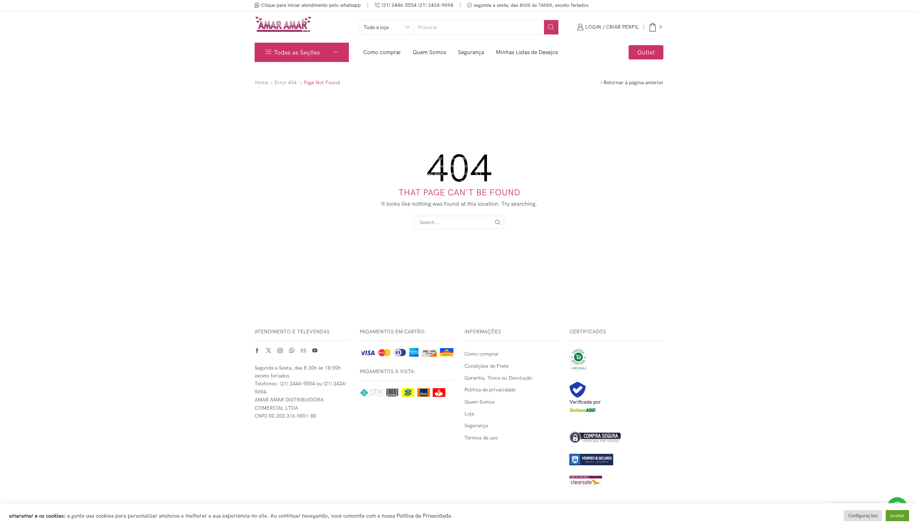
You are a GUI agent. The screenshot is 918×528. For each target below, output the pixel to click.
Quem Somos (429, 52)
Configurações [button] (863, 515)
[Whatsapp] (291, 350)
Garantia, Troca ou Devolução (498, 378)
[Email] (303, 350)
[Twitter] (268, 350)
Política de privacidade (489, 389)
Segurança (471, 52)
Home (261, 82)
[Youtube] (314, 350)
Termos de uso (481, 437)
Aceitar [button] (897, 515)
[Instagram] (280, 350)
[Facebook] (257, 350)
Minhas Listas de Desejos (527, 52)
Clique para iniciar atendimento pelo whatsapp (311, 5)
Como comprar (382, 52)
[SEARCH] (497, 222)
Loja (469, 413)
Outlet (646, 52)
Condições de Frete (486, 366)
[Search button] (551, 27)
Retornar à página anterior (633, 82)
